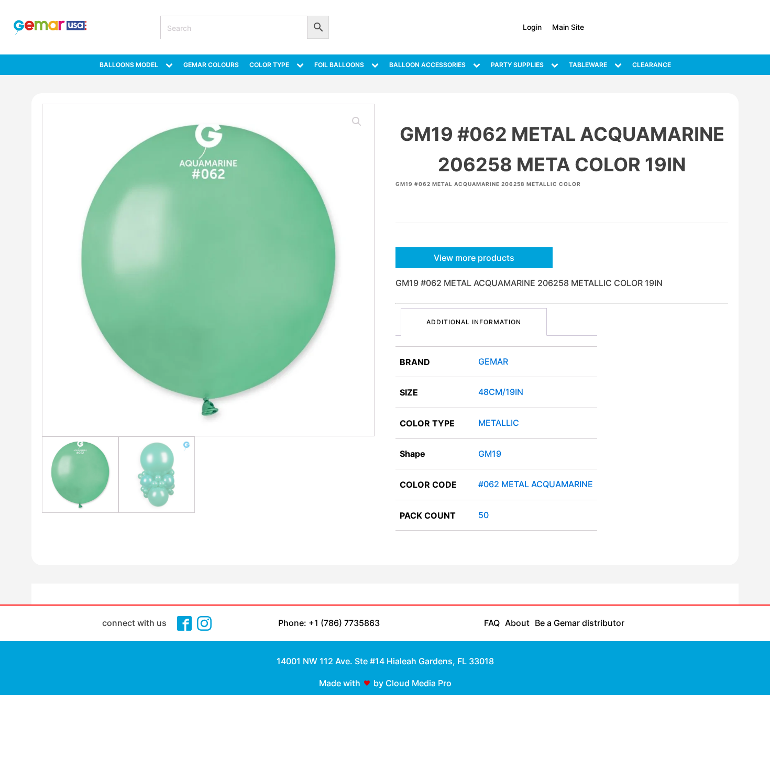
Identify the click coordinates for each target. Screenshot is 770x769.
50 (483, 515)
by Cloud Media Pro (412, 683)
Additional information (473, 322)
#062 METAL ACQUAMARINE (535, 484)
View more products (474, 257)
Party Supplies (517, 65)
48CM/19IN (500, 392)
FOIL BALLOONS (339, 65)
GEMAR (493, 361)
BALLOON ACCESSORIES (427, 65)
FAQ (492, 623)
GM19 (489, 453)
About (517, 623)
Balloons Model (129, 65)
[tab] (474, 322)
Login (532, 27)
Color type (269, 65)
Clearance (651, 65)
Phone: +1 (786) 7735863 (329, 623)
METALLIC (498, 423)
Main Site (568, 27)
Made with (339, 683)
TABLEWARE (588, 65)
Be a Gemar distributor (579, 623)
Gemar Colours (211, 65)
